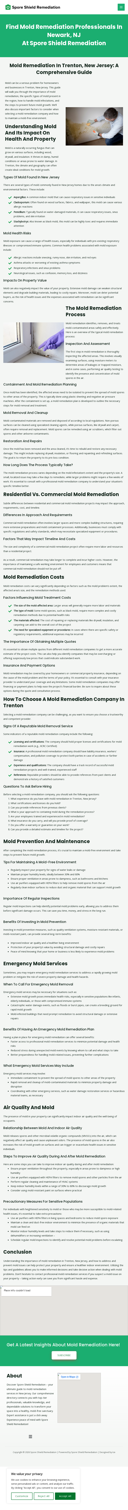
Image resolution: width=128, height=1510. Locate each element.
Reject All (44, 1496)
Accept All (65, 1496)
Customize (21, 1496)
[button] (30, 1436)
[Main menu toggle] (121, 7)
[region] (43, 1485)
